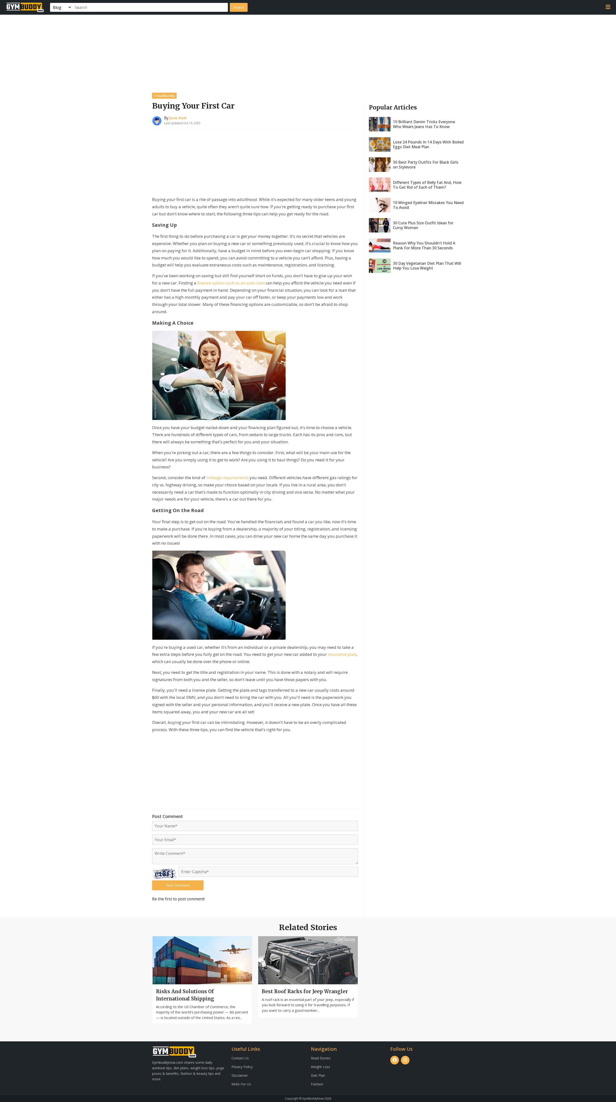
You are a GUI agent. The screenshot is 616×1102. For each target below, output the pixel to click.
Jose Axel (178, 118)
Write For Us (241, 1084)
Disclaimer (239, 1075)
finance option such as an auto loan (231, 283)
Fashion (317, 1084)
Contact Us (240, 1058)
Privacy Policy (242, 1066)
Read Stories (321, 1058)
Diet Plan (318, 1075)
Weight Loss (320, 1066)
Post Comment (178, 885)
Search (238, 7)
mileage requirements (227, 477)
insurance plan (342, 654)
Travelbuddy (164, 95)
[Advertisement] (308, 50)
